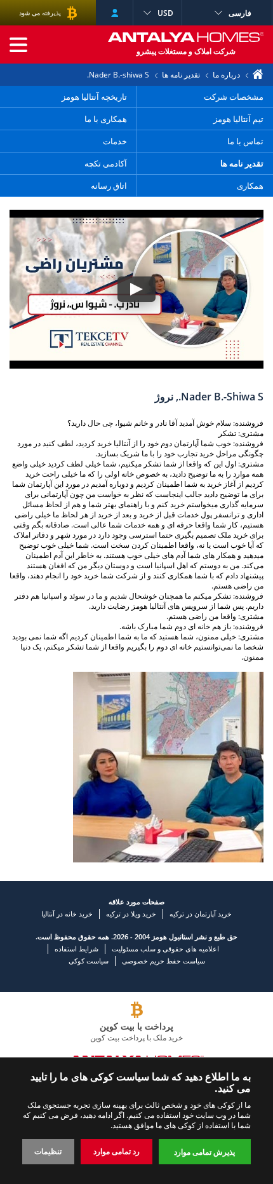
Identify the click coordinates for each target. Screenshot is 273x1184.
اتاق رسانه (109, 185)
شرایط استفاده (76, 948)
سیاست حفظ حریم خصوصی (163, 960)
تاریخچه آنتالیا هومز (94, 96)
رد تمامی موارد (116, 1151)
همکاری (250, 185)
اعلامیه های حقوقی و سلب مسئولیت (165, 948)
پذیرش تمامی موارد (204, 1152)
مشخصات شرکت (233, 96)
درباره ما (226, 74)
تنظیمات (48, 1151)
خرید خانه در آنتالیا (67, 913)
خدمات (115, 141)
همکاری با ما (105, 119)
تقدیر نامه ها (181, 74)
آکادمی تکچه (105, 163)
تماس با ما (244, 141)
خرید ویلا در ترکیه (131, 913)
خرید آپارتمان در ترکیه (201, 913)
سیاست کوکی (89, 960)
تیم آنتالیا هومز (238, 119)
